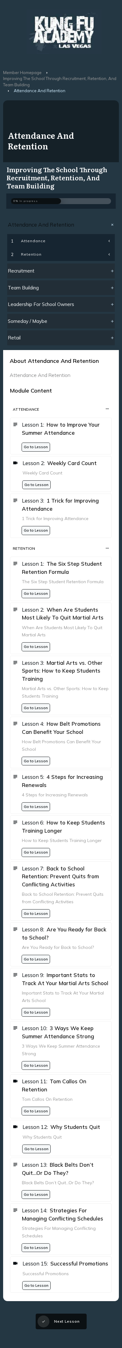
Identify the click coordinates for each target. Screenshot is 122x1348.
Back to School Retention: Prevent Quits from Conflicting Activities (60, 876)
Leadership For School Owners (41, 304)
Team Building (23, 288)
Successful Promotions (79, 1263)
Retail (14, 338)
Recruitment (21, 271)
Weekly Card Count (72, 463)
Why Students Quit (75, 1127)
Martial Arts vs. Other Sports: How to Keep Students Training (62, 670)
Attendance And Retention (41, 224)
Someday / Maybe (27, 321)
